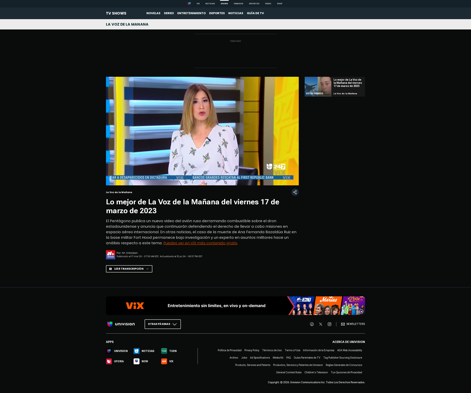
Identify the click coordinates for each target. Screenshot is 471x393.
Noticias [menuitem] (235, 13)
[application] (202, 131)
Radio (268, 4)
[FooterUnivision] (121, 324)
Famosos (238, 4)
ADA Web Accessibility (349, 350)
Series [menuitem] (169, 13)
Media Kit (278, 357)
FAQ (288, 357)
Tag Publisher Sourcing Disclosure (342, 357)
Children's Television (316, 372)
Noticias (210, 4)
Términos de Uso (272, 350)
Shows (224, 4)
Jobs (244, 357)
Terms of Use (292, 350)
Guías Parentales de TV (307, 357)
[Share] (295, 192)
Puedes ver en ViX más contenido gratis (200, 243)
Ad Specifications (260, 357)
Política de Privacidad (230, 350)
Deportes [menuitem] (217, 13)
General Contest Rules (289, 372)
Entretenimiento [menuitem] (191, 13)
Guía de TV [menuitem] (255, 13)
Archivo (234, 357)
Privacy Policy (252, 350)
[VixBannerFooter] (235, 305)
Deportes (254, 4)
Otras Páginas (159, 324)
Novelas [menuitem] (153, 13)
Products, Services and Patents (252, 364)
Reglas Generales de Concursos (344, 364)
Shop (279, 4)
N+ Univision (130, 253)
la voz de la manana (127, 24)
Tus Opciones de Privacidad (346, 372)
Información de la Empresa (318, 350)
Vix (198, 4)
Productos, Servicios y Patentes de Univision (298, 364)
